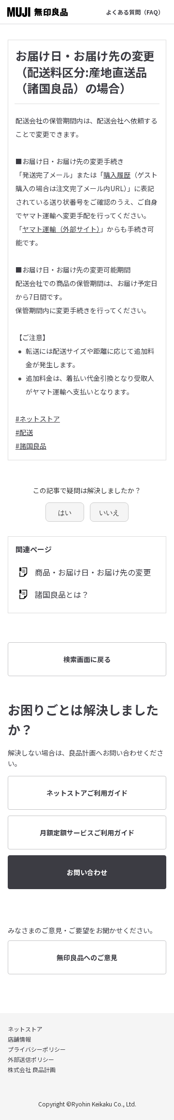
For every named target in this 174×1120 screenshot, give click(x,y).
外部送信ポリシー (31, 1059)
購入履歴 (116, 175)
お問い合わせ (87, 872)
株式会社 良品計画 (32, 1069)
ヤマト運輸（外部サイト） (61, 229)
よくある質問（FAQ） (135, 12)
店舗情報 (19, 1039)
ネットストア (25, 1029)
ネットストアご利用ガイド (87, 793)
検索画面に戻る (87, 659)
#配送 (24, 432)
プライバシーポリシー (37, 1049)
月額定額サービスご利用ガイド (87, 832)
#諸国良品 (30, 446)
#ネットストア (37, 419)
